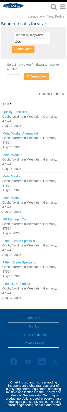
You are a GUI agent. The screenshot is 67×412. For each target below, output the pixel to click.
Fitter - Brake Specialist (19, 241)
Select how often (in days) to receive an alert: (33, 67)
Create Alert (38, 76)
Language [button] (35, 16)
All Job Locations (33, 335)
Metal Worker (12, 155)
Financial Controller (16, 284)
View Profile (55, 16)
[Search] (53, 7)
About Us (33, 318)
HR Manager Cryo (15, 219)
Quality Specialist (15, 112)
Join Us (33, 326)
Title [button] (6, 104)
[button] (62, 7)
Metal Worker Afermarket (20, 133)
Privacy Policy (34, 343)
